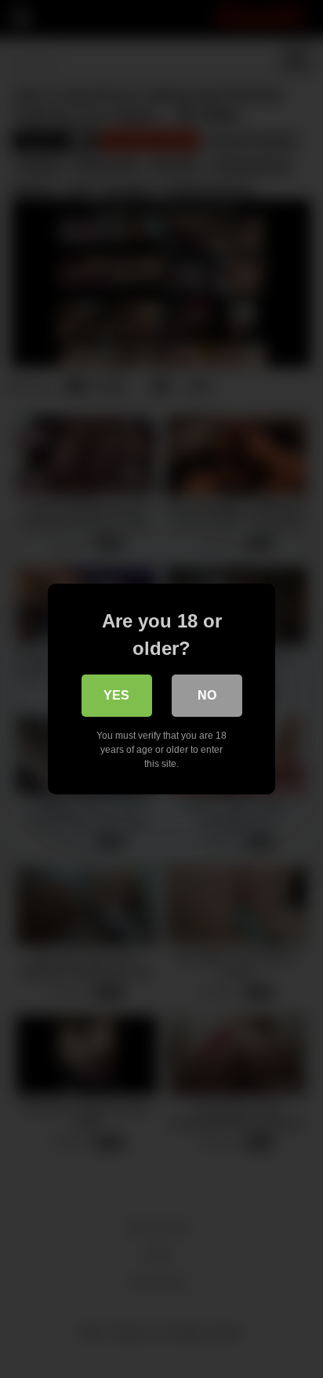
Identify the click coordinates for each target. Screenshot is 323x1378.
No (207, 695)
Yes (116, 695)
